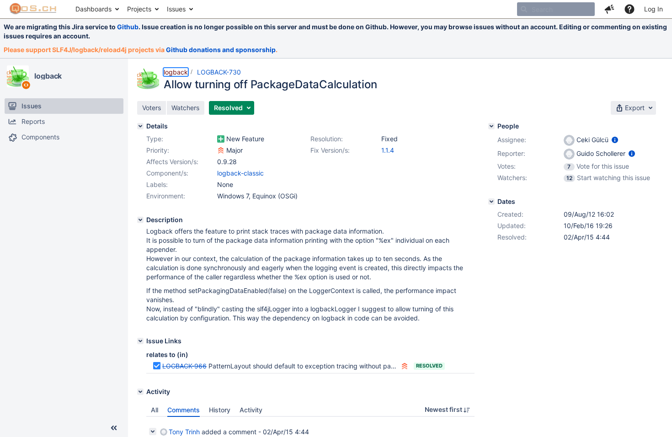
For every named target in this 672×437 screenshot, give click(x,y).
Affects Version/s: (172, 161)
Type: (154, 139)
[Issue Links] (140, 341)
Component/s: (167, 173)
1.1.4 (387, 150)
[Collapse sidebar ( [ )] (113, 428)
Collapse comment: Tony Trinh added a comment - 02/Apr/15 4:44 (152, 431)
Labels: (157, 184)
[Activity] (140, 392)
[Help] (629, 9)
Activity (251, 410)
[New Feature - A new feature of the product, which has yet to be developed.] (220, 139)
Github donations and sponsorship (221, 49)
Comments (183, 410)
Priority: (157, 150)
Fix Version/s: (330, 150)
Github (128, 27)
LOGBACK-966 (184, 366)
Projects (139, 9)
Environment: (165, 196)
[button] (609, 9)
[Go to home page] (33, 9)
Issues (176, 9)
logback (48, 76)
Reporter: (511, 153)
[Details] (140, 126)
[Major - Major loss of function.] (220, 150)
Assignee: (511, 140)
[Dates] (491, 201)
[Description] (140, 220)
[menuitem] (97, 9)
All (154, 410)
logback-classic (240, 173)
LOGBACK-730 (219, 72)
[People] (491, 126)
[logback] (18, 76)
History (219, 410)
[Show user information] (615, 140)
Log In (653, 9)
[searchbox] (556, 9)
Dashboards (93, 9)
